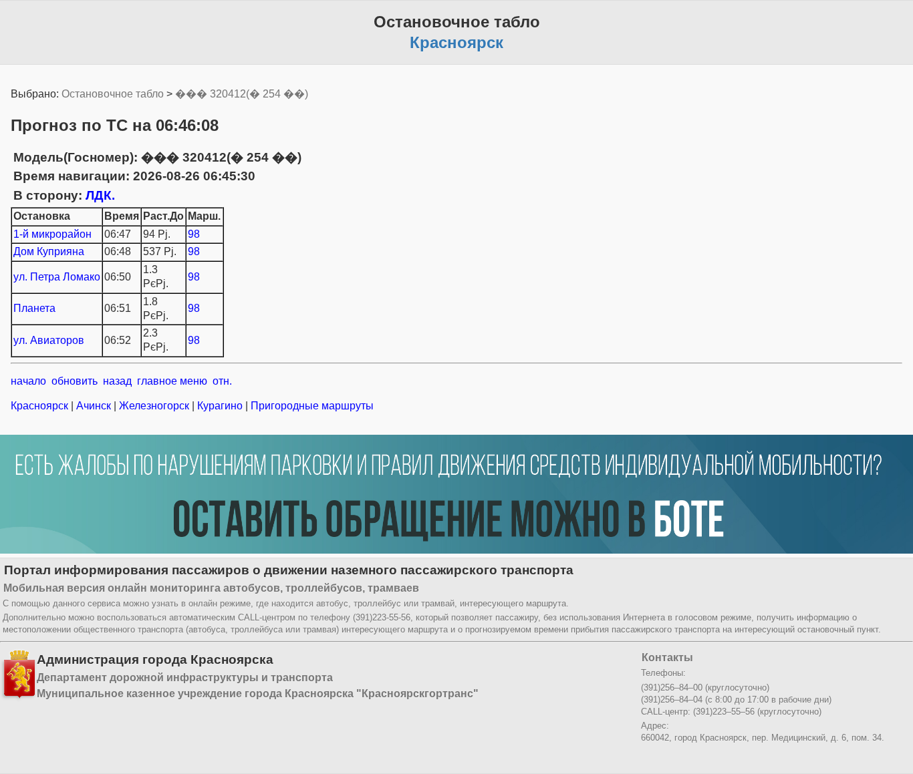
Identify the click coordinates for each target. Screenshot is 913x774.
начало (28, 381)
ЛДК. (100, 195)
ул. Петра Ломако (56, 276)
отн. (222, 381)
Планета (34, 308)
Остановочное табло (112, 94)
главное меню (172, 381)
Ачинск (94, 405)
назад (117, 381)
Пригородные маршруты (311, 405)
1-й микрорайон (52, 234)
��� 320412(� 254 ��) (241, 94)
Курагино (219, 405)
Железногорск (154, 405)
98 (194, 234)
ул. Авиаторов (48, 340)
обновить (74, 381)
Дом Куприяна (48, 251)
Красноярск (41, 405)
